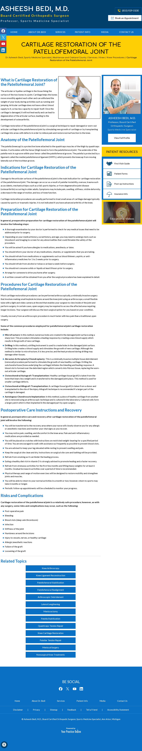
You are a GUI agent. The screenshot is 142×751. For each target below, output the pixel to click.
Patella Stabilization (50, 618)
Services (60, 32)
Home (13, 32)
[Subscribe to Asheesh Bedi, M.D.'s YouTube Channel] (3, 44)
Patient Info (82, 32)
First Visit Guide (122, 163)
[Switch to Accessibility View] (4, 744)
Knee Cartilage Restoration (51, 633)
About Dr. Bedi (37, 32)
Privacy (36, 709)
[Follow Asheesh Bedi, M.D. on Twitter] (3, 37)
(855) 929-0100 (130, 10)
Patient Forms (121, 173)
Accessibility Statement (118, 709)
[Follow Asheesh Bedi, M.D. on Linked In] (3, 50)
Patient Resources (122, 152)
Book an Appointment (127, 18)
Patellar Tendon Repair (50, 640)
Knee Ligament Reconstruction (50, 575)
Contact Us (126, 32)
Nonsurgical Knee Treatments (50, 654)
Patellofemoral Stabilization (50, 582)
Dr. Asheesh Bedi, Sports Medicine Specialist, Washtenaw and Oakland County (45, 57)
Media (104, 32)
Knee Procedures (116, 57)
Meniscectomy (50, 611)
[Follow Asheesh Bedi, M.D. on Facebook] (3, 31)
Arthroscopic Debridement (51, 597)
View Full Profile (122, 138)
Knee (102, 57)
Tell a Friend (91, 709)
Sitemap (53, 709)
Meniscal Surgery (50, 647)
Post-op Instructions (124, 183)
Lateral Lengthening (50, 604)
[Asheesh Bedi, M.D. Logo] (35, 14)
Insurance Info (121, 193)
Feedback (71, 709)
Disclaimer (18, 709)
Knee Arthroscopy (50, 568)
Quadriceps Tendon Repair (50, 625)
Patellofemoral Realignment (50, 589)
